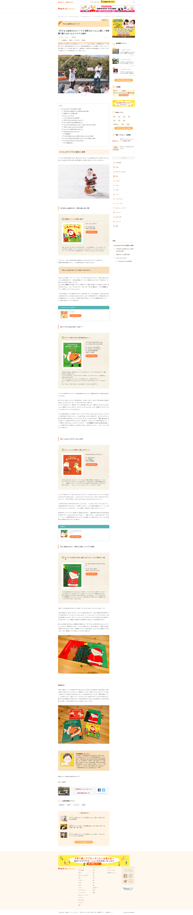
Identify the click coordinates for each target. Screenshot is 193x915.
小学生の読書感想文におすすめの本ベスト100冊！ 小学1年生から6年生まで (127, 53)
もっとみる (84, 842)
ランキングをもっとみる (123, 80)
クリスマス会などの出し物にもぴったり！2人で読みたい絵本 (79, 138)
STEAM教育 (118, 162)
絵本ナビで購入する (92, 232)
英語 (123, 124)
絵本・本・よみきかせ (74, 16)
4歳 (114, 120)
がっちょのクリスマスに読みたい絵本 (71, 108)
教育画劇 (92, 461)
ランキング (118, 221)
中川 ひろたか (91, 457)
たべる (117, 194)
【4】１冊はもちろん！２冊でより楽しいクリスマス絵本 (78, 136)
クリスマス (77, 40)
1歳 (119, 116)
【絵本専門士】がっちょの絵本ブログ (86, 767)
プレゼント (118, 212)
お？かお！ (72, 311)
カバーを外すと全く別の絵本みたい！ (73, 122)
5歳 (119, 120)
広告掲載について (109, 912)
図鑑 (128, 124)
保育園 (83, 40)
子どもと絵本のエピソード (86, 16)
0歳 (114, 116)
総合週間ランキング (111, 872)
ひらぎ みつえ (91, 226)
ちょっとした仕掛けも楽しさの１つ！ (73, 129)
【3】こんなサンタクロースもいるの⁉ (73, 127)
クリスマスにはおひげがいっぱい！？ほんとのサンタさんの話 (79, 124)
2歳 (124, 116)
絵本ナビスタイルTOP (84, 912)
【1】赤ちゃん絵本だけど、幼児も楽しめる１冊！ (76, 111)
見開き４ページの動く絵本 (70, 113)
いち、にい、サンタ (69, 115)
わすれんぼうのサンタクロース (72, 131)
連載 (74, 37)
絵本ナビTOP (93, 912)
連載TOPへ (104, 20)
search (133, 1)
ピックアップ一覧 (111, 870)
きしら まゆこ (93, 568)
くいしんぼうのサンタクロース (75, 532)
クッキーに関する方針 (95, 1)
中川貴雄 (90, 459)
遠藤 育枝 (95, 350)
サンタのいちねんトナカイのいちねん (74, 140)
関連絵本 (68, 133)
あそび (117, 189)
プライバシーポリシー (74, 912)
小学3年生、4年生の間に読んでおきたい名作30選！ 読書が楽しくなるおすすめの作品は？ (127, 72)
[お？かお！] (64, 314)
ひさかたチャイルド (95, 570)
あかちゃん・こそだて (121, 208)
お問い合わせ (61, 912)
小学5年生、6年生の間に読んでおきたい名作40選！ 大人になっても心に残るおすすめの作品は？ (127, 63)
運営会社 (67, 912)
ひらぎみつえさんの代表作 (72, 118)
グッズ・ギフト (119, 203)
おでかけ (118, 180)
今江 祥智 (90, 350)
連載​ (117, 226)
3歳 (129, 116)
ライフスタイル (119, 198)
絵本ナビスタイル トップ (63, 16)
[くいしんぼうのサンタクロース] (64, 534)
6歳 (124, 120)
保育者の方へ (69, 142)
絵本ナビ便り (119, 217)
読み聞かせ (64, 40)
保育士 (70, 40)
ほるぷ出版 (92, 228)
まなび (117, 185)
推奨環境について (100, 912)
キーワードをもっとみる (123, 128)
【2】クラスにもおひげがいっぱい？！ (74, 120)
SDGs (117, 167)
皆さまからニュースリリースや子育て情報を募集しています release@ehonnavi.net (128, 888)
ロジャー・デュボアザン (94, 347)
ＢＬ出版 (92, 352)
